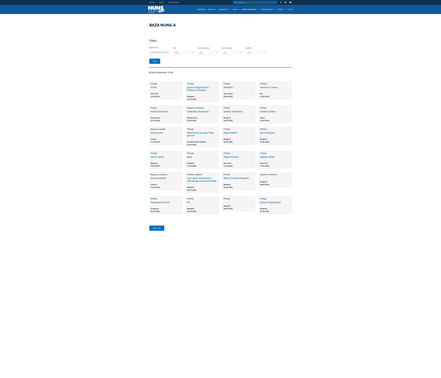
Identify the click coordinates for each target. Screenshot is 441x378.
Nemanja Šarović (160, 202)
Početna (201, 9)
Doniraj (161, 2)
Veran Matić (157, 156)
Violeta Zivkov (268, 111)
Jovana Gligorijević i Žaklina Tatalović (198, 89)
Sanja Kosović (231, 156)
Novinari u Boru (269, 87)
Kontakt (152, 2)
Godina (249, 48)
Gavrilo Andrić (159, 178)
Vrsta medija (227, 48)
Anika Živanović (159, 111)
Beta (189, 156)
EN (291, 9)
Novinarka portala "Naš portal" (200, 134)
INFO (235, 9)
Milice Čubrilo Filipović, (236, 178)
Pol (174, 48)
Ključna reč (153, 47)
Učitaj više (157, 228)
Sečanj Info (157, 132)
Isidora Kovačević (233, 111)
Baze (280, 9)
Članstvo (223, 9)
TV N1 (154, 87)
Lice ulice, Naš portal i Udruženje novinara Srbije (201, 179)
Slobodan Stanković (198, 111)
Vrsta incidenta (203, 48)
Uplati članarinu (173, 2)
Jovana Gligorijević (270, 202)
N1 (188, 202)
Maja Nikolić (230, 132)
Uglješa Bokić (267, 156)
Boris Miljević (267, 132)
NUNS (210, 9)
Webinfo (228, 87)
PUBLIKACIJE (267, 9)
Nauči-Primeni (249, 9)
